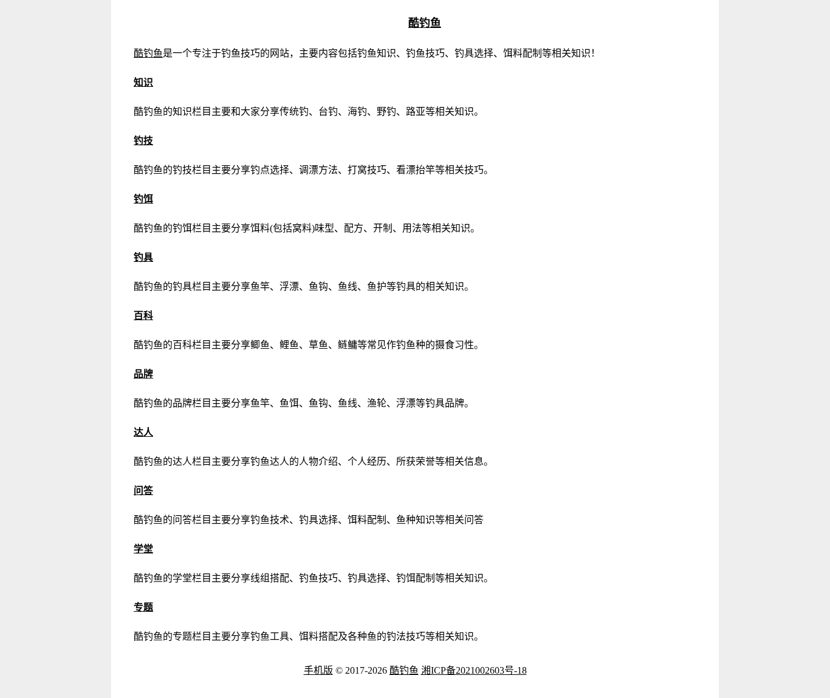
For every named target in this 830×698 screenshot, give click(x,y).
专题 (143, 607)
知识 (143, 82)
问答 (143, 490)
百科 (143, 315)
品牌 (143, 374)
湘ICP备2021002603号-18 (474, 670)
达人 (143, 432)
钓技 (143, 140)
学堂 (143, 549)
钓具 (143, 257)
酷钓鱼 (424, 23)
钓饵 (143, 199)
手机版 (318, 670)
